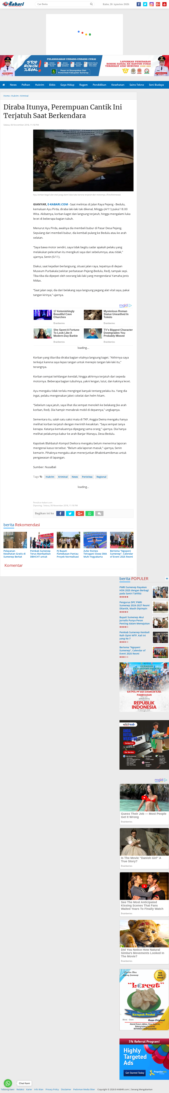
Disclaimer (66, 1089)
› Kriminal (23, 95)
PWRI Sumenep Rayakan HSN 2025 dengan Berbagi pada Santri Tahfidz (134, 590)
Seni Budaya (156, 84)
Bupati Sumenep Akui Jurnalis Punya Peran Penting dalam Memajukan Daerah (134, 622)
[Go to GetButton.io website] (8, 1090)
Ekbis (52, 84)
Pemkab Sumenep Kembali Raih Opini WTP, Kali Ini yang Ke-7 (134, 635)
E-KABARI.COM (58, 204)
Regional (101, 476)
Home (6, 95)
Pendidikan (99, 84)
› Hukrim (14, 95)
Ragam (83, 84)
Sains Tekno (137, 84)
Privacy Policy (52, 1089)
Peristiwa (87, 476)
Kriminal (63, 476)
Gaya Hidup (67, 84)
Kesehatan (117, 84)
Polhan (26, 84)
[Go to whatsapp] (8, 1083)
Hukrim (39, 84)
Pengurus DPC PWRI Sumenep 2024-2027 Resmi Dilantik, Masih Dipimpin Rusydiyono (134, 607)
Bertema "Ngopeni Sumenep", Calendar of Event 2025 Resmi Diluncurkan (132, 652)
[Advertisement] (84, 19)
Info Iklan (38, 1089)
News (13, 84)
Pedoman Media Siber (84, 1089)
